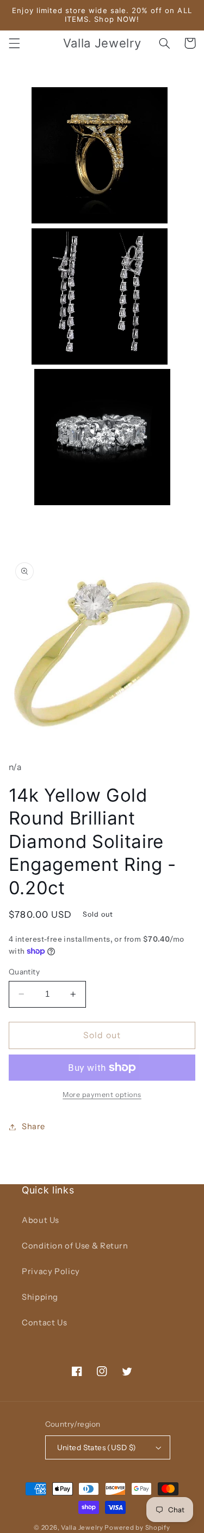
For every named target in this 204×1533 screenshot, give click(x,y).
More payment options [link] (102, 1094)
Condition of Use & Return (75, 1246)
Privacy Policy (51, 1271)
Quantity (24, 971)
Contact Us (44, 1323)
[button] (14, 43)
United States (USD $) (97, 1447)
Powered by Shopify (137, 1527)
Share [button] (33, 1126)
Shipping (40, 1297)
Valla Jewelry (82, 1527)
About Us (40, 1220)
